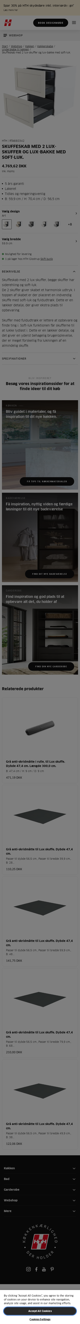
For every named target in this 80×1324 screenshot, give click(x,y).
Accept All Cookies (39, 1311)
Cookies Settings (40, 1319)
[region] (40, 1307)
